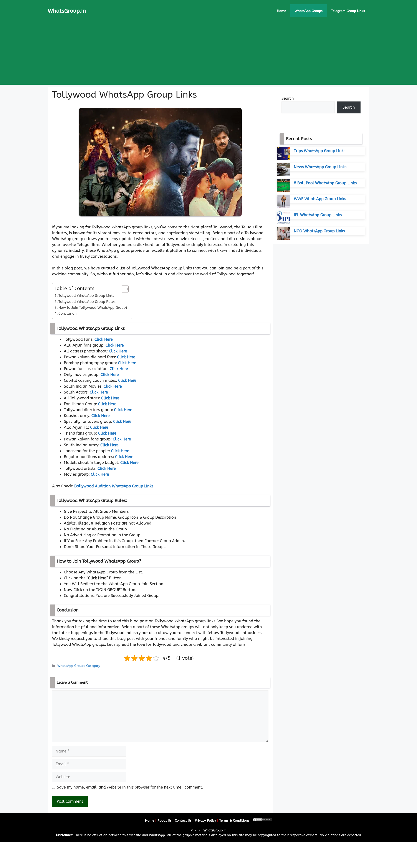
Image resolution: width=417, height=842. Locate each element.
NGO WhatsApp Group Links (319, 231)
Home (281, 11)
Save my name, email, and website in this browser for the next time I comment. (130, 787)
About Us (164, 820)
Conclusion (67, 313)
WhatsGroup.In (67, 11)
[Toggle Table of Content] (122, 289)
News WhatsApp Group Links (320, 166)
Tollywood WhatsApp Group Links (86, 296)
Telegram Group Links (348, 11)
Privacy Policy (205, 820)
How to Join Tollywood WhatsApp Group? (92, 308)
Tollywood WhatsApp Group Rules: (87, 302)
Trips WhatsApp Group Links (319, 150)
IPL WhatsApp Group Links (318, 215)
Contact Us (183, 820)
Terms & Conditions (234, 820)
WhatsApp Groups (309, 11)
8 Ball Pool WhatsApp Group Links (325, 183)
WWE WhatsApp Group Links (320, 198)
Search (287, 98)
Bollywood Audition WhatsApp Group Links (113, 486)
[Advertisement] (208, 54)
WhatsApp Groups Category (78, 666)
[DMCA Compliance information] (262, 820)
